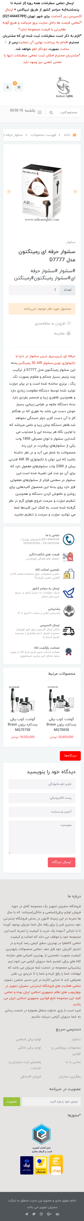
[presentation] (75, 191)
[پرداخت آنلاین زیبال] (26, 1165)
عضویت (12, 1102)
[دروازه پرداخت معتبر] (40, 1165)
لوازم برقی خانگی (29, 1048)
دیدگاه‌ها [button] (70, 756)
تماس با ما (73, 1062)
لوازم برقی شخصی (28, 1039)
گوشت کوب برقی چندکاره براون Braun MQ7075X (22, 724)
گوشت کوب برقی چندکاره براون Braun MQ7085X (61, 724)
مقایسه (60, 333)
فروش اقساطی (30, 1076)
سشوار (76, 1039)
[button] (18, 87)
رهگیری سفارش (70, 1076)
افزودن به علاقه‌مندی (51, 323)
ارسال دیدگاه (61, 862)
